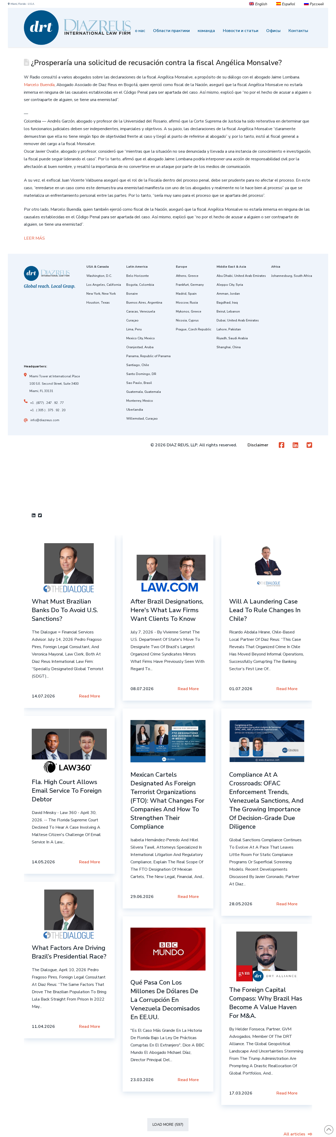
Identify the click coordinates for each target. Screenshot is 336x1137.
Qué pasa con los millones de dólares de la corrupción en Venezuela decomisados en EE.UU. (165, 999)
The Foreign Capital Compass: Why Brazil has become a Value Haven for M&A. (265, 1003)
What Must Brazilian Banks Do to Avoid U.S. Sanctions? (65, 610)
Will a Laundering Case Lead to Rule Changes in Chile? (265, 610)
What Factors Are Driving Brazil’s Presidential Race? (69, 952)
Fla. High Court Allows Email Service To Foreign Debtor (67, 790)
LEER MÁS (34, 238)
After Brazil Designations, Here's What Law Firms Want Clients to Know (166, 610)
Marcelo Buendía (39, 85)
